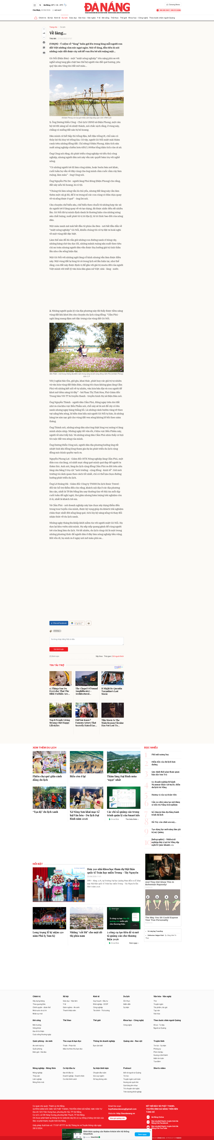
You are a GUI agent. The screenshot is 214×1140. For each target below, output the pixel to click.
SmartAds (94, 1137)
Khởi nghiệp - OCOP (100, 1004)
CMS (161, 1138)
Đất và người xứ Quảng (132, 1073)
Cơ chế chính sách (70, 1079)
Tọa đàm (157, 1061)
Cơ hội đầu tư (69, 1068)
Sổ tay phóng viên (100, 1079)
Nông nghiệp (37, 1073)
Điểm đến (127, 1004)
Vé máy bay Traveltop (155, 931)
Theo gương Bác (39, 1004)
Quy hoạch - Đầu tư (100, 1001)
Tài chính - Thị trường (101, 1010)
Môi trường (37, 1025)
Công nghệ (127, 1025)
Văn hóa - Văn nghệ (86, 18)
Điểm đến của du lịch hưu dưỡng (163, 763)
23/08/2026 (41, 10)
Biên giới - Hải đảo (39, 1052)
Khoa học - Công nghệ (138, 18)
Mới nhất (58, 10)
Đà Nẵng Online (157, 1117)
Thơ (155, 1001)
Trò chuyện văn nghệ (131, 1089)
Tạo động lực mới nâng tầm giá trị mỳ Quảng (166, 830)
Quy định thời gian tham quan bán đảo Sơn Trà (165, 773)
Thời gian (107, 656)
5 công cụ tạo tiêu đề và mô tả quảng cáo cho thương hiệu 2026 (123, 936)
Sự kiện (126, 1007)
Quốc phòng (37, 1049)
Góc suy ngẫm (98, 1076)
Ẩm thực (126, 1001)
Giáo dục (73, 18)
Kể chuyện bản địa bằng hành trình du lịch (165, 813)
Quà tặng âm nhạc (130, 1085)
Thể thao (115, 18)
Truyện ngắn (158, 1004)
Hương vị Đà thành (161, 1055)
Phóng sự (157, 1049)
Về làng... (57, 631)
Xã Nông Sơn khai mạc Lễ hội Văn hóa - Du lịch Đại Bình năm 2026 (85, 815)
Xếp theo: (99, 656)
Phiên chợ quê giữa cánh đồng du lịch (47, 778)
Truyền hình (159, 1041)
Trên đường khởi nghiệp (132, 1092)
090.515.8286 (176, 10)
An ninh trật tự (38, 1046)
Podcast (127, 1068)
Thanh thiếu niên (69, 1010)
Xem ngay (142, 1134)
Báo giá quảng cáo (117, 1118)
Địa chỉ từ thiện (38, 1031)
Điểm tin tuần (159, 1058)
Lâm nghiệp (37, 1079)
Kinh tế (57, 18)
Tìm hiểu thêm (131, 819)
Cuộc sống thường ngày (42, 1034)
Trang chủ (53, 27)
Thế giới (123, 18)
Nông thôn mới (38, 1082)
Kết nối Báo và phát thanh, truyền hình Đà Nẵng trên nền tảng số (162, 1109)
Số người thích (118, 656)
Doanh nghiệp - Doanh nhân (73, 1076)
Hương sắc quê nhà (130, 1082)
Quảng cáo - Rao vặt (132, 1041)
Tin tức (126, 1076)
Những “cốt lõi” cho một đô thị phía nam (86, 934)
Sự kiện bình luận (101, 1068)
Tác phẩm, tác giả (160, 1007)
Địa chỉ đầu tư (68, 1073)
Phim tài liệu (158, 1052)
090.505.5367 (164, 10)
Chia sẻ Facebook (60, 623)
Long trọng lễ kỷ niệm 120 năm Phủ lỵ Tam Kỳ (48, 934)
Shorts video (160, 1068)
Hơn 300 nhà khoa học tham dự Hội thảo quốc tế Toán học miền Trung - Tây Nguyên (112, 870)
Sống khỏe (37, 1028)
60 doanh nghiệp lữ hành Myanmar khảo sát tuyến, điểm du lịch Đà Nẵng (166, 784)
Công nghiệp (98, 1007)
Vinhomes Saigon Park (156, 935)
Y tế (98, 18)
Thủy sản (36, 1076)
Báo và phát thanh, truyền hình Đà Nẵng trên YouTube (164, 1127)
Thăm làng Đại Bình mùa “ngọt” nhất (121, 778)
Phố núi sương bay (160, 754)
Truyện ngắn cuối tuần (132, 1079)
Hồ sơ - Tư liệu (159, 1025)
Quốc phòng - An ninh (42, 1041)
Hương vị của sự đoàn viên (164, 794)
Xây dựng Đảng (39, 1001)
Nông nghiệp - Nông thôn (44, 1068)
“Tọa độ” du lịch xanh (45, 811)
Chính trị (42, 18)
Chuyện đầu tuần (99, 1073)
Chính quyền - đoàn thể (41, 1007)
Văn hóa (157, 1014)
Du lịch (65, 18)
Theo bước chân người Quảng (162, 18)
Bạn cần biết (98, 1046)
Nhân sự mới (37, 1014)
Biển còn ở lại (78, 776)
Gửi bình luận (59, 649)
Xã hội (50, 18)
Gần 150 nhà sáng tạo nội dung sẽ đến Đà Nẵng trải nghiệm (166, 803)
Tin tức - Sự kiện (160, 1046)
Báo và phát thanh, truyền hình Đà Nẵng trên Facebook (164, 1122)
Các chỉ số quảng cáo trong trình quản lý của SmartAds (123, 813)
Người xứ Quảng (160, 1028)
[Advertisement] (86, 290)
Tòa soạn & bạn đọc (72, 1041)
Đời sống (105, 18)
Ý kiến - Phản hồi (69, 1046)
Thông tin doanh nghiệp (104, 1041)
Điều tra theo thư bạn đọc (72, 1049)
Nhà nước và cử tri (40, 1010)
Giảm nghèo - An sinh (71, 1007)
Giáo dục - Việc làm (70, 1001)
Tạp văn (157, 1010)
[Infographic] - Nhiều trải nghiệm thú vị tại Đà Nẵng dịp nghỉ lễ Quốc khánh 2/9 (165, 842)
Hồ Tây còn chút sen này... (164, 822)
